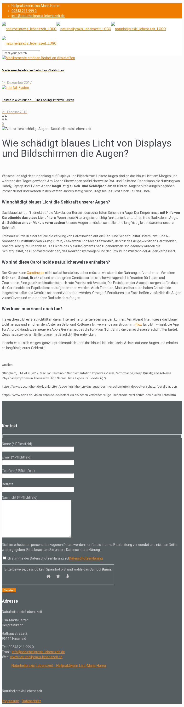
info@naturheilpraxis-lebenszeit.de (38, 16)
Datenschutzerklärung (86, 558)
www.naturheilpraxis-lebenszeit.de (36, 657)
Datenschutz (31, 701)
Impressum (10, 701)
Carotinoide (35, 273)
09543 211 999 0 (24, 11)
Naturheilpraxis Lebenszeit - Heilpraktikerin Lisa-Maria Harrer (59, 665)
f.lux (138, 324)
